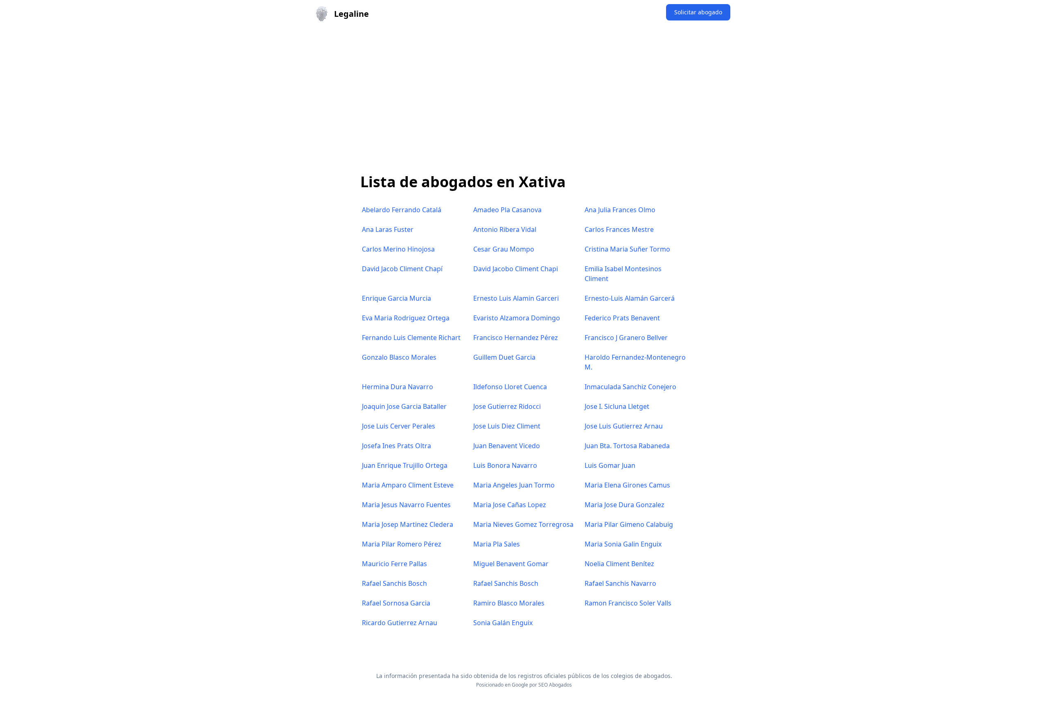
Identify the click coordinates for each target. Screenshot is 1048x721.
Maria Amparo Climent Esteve (408, 485)
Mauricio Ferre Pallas (394, 563)
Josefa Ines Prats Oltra (396, 445)
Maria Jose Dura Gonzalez (624, 504)
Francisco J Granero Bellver (626, 337)
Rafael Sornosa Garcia (396, 603)
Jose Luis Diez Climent (506, 426)
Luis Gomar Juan (610, 465)
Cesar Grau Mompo (503, 249)
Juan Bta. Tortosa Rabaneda (627, 445)
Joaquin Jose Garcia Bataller (404, 406)
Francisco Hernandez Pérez (515, 337)
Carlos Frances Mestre (619, 229)
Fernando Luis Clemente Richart (411, 337)
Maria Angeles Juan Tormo (514, 485)
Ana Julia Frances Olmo (620, 209)
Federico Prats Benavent (622, 317)
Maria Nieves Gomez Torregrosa (523, 524)
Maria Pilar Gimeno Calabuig (629, 524)
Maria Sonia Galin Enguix (623, 544)
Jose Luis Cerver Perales (398, 426)
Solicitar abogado (698, 12)
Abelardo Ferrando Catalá (401, 209)
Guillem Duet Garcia (504, 357)
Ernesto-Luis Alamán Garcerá (630, 298)
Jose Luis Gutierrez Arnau (624, 426)
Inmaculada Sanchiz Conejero (630, 386)
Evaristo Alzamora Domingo (516, 317)
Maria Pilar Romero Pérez (401, 544)
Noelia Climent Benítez (619, 563)
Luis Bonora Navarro (505, 465)
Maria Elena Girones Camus (627, 485)
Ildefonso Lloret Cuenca (510, 386)
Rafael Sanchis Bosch (394, 583)
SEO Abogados (555, 684)
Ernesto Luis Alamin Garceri (516, 298)
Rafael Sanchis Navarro (620, 583)
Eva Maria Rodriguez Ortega (405, 317)
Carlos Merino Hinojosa (398, 249)
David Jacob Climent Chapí (402, 268)
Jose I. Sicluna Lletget (617, 406)
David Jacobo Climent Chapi (515, 268)
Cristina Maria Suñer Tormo (627, 249)
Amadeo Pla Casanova (507, 209)
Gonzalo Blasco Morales (399, 357)
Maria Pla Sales (496, 544)
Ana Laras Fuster (387, 229)
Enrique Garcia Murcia (396, 298)
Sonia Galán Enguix (503, 622)
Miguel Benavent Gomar (511, 563)
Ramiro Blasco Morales (508, 603)
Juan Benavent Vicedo (506, 445)
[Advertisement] (524, 89)
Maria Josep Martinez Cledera (407, 524)
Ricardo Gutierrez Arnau (399, 622)
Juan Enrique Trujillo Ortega (404, 465)
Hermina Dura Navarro (397, 386)
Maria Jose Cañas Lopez (509, 504)
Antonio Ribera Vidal (504, 229)
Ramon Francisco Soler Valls (628, 603)
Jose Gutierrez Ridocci (507, 406)
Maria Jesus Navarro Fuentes (406, 504)
